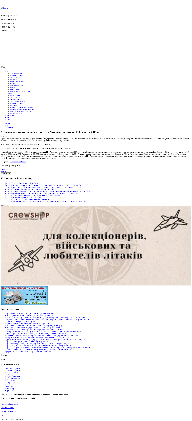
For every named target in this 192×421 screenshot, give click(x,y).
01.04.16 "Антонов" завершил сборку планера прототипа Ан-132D (30, 189)
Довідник (9, 93)
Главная (8, 123)
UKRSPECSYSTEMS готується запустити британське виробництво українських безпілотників (41, 336)
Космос (12, 83)
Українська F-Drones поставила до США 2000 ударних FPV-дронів (30, 313)
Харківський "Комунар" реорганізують (20, 322)
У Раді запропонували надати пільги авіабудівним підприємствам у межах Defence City (38, 350)
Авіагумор (9, 375)
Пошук (8, 385)
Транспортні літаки (17, 99)
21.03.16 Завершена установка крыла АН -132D (23, 197)
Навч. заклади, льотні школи (20, 111)
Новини (8, 71)
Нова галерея (10, 381)
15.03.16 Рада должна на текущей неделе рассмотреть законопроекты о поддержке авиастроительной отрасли (47, 201)
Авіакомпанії (15, 95)
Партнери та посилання (14, 379)
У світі (12, 87)
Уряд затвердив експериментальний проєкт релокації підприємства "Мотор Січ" (36, 334)
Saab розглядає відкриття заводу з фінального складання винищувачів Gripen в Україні (38, 338)
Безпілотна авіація (17, 81)
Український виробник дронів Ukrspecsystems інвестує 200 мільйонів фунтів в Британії (38, 344)
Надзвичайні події (17, 85)
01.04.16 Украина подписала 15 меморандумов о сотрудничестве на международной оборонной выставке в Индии (49, 191)
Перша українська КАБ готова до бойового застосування (27, 324)
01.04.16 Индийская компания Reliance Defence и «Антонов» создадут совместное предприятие (41, 193)
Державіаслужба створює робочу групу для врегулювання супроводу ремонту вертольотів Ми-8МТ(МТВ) (45, 340)
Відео (7, 119)
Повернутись (6, 173)
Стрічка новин (10, 391)
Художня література (12, 371)
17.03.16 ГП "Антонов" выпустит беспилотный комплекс (27, 199)
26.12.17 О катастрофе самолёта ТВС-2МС (21, 183)
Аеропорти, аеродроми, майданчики (23, 109)
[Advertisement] (67, 49)
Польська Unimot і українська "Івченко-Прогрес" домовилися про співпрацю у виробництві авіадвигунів (45, 318)
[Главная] (4, 8)
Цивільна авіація (16, 73)
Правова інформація (8, 411)
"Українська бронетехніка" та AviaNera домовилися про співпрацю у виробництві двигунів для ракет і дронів (47, 320)
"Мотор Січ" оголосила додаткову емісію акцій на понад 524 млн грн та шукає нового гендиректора (43, 332)
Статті (7, 117)
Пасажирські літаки (17, 101)
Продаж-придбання (12, 377)
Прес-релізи (9, 115)
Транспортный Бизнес (18, 162)
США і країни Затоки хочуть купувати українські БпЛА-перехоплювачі (32, 328)
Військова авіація (16, 75)
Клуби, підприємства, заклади (21, 107)
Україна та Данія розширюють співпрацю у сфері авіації (26, 342)
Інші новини (14, 89)
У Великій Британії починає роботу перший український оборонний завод (33, 330)
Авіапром (13, 79)
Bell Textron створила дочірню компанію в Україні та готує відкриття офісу (33, 326)
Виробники (14, 105)
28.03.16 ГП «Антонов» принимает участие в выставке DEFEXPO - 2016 (33, 195)
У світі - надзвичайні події (20, 91)
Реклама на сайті (7, 408)
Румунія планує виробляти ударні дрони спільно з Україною (28, 352)
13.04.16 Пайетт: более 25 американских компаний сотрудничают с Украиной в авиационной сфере (43, 187)
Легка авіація (15, 77)
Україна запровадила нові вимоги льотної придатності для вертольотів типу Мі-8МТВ (38, 346)
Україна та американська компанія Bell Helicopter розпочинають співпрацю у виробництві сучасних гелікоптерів (48, 348)
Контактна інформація (9, 404)
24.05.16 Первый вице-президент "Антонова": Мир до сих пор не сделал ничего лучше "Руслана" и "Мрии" (46, 185)
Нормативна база (11, 373)
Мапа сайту (9, 389)
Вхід (2, 415)
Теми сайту (9, 387)
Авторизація (10, 383)
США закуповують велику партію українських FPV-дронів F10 (29, 316)
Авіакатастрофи (16, 113)
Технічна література (12, 369)
